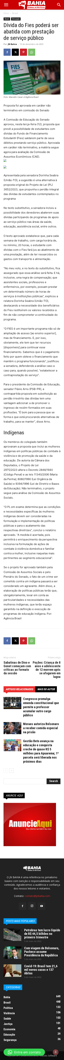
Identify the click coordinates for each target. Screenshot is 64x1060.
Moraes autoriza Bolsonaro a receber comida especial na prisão (41, 728)
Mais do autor (46, 689)
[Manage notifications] (55, 1052)
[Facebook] (7, 52)
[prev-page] (6, 770)
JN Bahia (12, 44)
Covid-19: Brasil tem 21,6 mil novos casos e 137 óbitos (40, 969)
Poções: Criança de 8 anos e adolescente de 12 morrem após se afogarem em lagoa (46, 670)
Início (6, 13)
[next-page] (11, 770)
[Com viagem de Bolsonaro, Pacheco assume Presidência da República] (12, 952)
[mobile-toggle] (6, 5)
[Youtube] (41, 906)
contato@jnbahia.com (37, 896)
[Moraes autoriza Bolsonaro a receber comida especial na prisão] (12, 728)
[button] (59, 5)
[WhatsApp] (31, 52)
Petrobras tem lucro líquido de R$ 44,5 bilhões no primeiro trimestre (42, 933)
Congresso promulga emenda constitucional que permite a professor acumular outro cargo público (41, 707)
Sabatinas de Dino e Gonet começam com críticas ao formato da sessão (17, 668)
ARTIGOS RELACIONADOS (19, 689)
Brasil (15, 13)
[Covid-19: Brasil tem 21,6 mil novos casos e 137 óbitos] (12, 970)
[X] (15, 52)
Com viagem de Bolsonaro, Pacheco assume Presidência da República (41, 951)
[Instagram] (32, 906)
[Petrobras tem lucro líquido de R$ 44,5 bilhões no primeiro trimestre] (12, 934)
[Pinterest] (23, 52)
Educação (16, 19)
